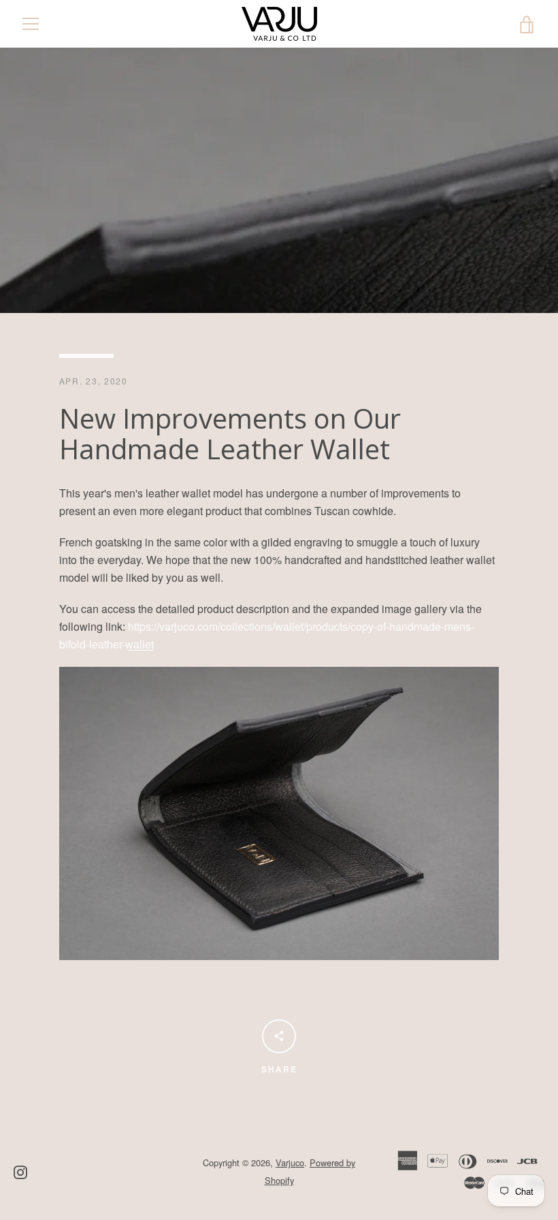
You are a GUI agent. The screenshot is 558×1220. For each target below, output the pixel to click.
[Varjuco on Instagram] (20, 1170)
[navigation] (31, 24)
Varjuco (290, 1162)
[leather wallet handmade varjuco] (279, 955)
